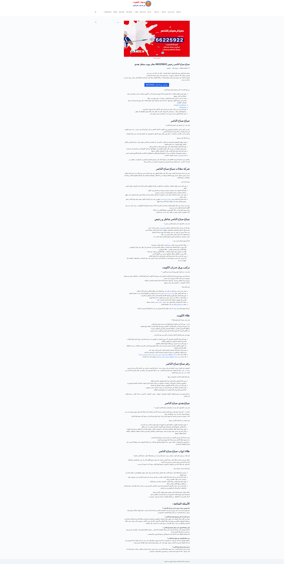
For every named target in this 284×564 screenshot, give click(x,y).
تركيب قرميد (150, 354)
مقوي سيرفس (121, 11)
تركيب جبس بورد (160, 354)
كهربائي (136, 11)
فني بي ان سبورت (171, 11)
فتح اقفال (115, 11)
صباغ (179, 205)
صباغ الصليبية (182, 107)
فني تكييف (164, 11)
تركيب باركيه (142, 354)
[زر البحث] (95, 22)
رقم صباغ (181, 372)
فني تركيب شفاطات (174, 356)
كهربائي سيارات (129, 11)
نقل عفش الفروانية (108, 11)
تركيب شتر (159, 302)
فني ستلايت (156, 11)
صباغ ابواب (181, 155)
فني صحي (149, 11)
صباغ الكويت (167, 245)
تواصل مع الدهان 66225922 (157, 85)
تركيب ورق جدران (169, 293)
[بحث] (95, 11)
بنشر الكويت (178, 11)
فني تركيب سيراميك (162, 356)
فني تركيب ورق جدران (167, 199)
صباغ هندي (169, 68)
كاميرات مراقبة (142, 11)
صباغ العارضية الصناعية (180, 105)
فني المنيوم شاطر (178, 304)
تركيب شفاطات (172, 354)
